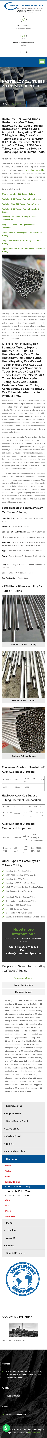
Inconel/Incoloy (15, 1151)
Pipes (7, 1176)
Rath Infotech (34, 1433)
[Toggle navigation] (42, 61)
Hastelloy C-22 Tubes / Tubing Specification (21, 199)
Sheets (8, 1165)
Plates (8, 1171)
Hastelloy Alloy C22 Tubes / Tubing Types (20, 204)
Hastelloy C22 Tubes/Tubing (18, 1187)
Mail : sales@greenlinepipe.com (23, 951)
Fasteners (10, 1216)
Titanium (11, 1230)
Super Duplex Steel (17, 1121)
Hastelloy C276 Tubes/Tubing (19, 1191)
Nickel (9, 1143)
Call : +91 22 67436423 (23, 946)
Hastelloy (11, 1159)
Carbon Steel (13, 1136)
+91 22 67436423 (13, 1396)
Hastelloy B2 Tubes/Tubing (18, 1195)
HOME (4, 104)
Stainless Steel (14, 1106)
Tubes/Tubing (12, 1182)
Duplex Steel (13, 1113)
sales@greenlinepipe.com (16, 1414)
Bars (7, 1205)
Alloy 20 (10, 1238)
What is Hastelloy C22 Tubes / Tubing (18, 194)
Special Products (15, 1253)
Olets (7, 1200)
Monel (9, 1223)
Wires (8, 1211)
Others (10, 1245)
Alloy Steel (12, 1128)
